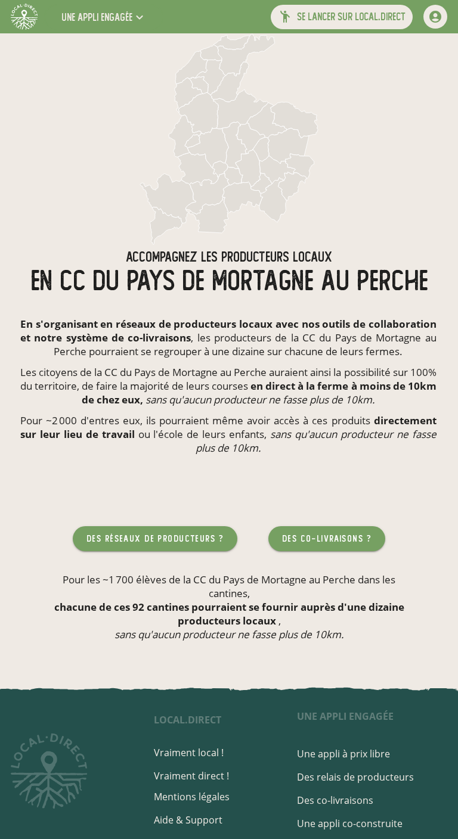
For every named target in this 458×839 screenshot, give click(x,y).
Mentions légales (192, 796)
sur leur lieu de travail (77, 434)
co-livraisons (159, 337)
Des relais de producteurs (355, 777)
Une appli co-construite (350, 823)
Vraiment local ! (189, 752)
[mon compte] (435, 17)
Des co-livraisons (335, 800)
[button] (103, 17)
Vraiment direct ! (191, 775)
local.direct (187, 719)
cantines (228, 593)
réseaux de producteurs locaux (194, 324)
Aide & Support (188, 819)
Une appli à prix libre (343, 753)
